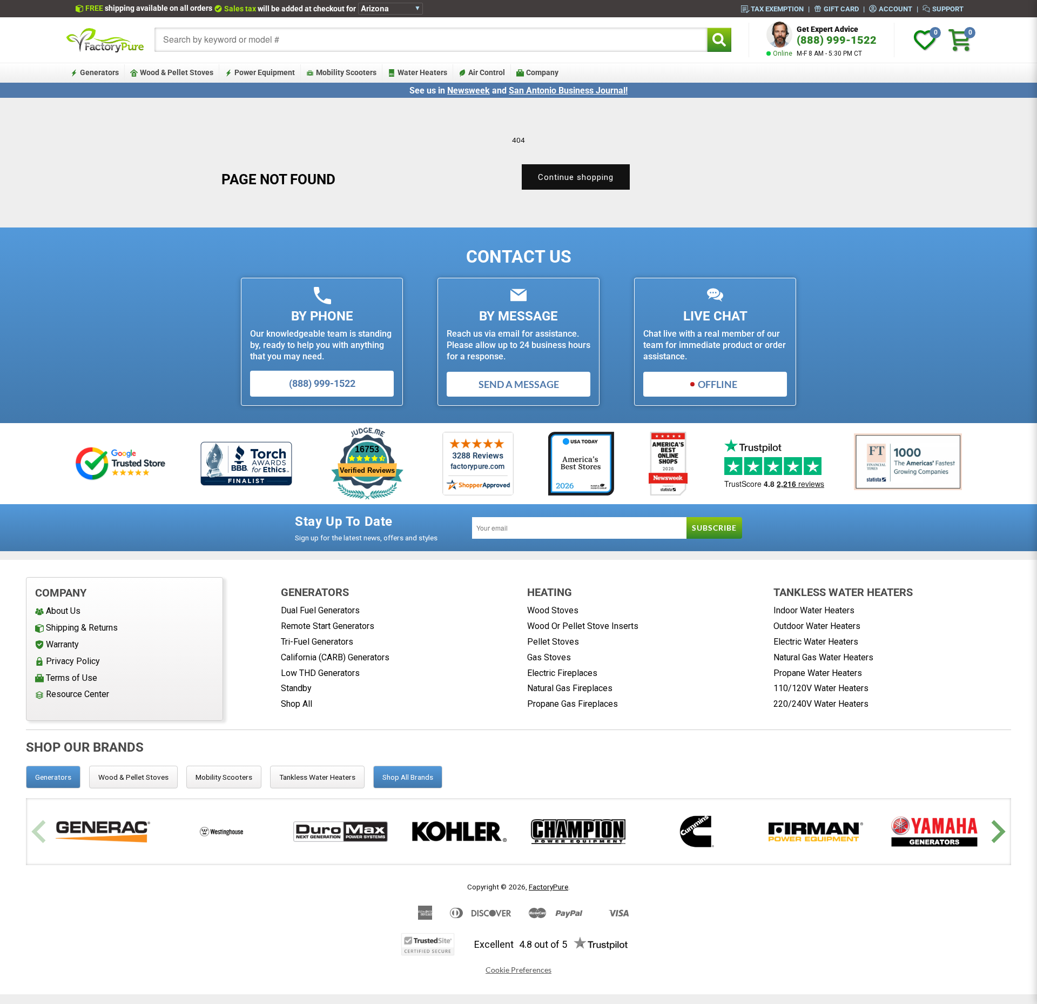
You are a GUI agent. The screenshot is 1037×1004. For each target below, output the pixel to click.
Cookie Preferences (518, 970)
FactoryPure (548, 886)
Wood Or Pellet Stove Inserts (582, 626)
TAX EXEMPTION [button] (777, 8)
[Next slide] (997, 832)
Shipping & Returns (82, 628)
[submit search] (719, 40)
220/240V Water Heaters (820, 704)
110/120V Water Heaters (820, 688)
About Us (63, 611)
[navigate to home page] (105, 39)
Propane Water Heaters (817, 673)
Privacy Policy (73, 661)
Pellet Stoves (553, 642)
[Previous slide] (40, 832)
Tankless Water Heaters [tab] (317, 777)
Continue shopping (576, 177)
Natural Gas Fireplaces (569, 688)
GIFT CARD (841, 8)
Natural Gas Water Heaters (823, 657)
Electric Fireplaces (562, 673)
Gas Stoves (549, 657)
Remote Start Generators (327, 626)
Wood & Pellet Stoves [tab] (133, 777)
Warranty (62, 644)
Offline (717, 384)
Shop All (296, 704)
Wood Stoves (552, 610)
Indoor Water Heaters (813, 610)
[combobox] (431, 40)
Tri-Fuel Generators (317, 642)
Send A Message (519, 384)
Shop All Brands (407, 777)
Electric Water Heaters (815, 642)
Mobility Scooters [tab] (224, 777)
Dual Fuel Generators (320, 610)
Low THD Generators (320, 673)
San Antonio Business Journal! (568, 90)
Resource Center (77, 694)
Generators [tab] (53, 777)
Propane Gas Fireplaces (572, 704)
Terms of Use (71, 678)
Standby (296, 688)
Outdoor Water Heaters (816, 626)
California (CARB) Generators (335, 657)
